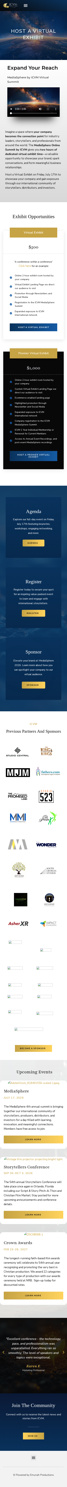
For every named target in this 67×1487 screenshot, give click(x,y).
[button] (25, 5)
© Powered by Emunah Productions (33, 1481)
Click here (25, 266)
